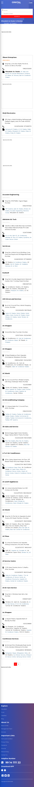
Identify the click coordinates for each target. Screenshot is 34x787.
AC (17, 338)
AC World (6, 373)
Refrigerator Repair (10, 653)
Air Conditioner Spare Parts (13, 467)
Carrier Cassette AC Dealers (13, 389)
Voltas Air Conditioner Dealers (13, 575)
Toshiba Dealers (9, 416)
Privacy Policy (5, 742)
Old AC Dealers (14, 264)
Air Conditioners (22, 235)
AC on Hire (8, 235)
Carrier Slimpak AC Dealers (20, 503)
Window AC (25, 552)
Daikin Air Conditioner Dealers (20, 366)
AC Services (15, 75)
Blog (2, 719)
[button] (16, 3)
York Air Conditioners (25, 338)
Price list (3, 748)
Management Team (6, 729)
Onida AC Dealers (15, 133)
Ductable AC (22, 550)
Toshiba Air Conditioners (24, 414)
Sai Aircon (6, 246)
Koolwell (6, 273)
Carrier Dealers (21, 313)
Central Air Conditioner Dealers (19, 581)
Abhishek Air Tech (9, 219)
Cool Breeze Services (11, 639)
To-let (2, 712)
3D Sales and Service (10, 427)
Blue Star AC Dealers (22, 441)
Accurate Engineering (11, 195)
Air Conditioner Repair (11, 340)
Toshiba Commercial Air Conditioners (20, 418)
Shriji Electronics (9, 113)
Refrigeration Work (22, 653)
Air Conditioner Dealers (19, 262)
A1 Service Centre (9, 561)
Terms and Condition (7, 739)
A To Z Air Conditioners (11, 453)
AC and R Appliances (10, 482)
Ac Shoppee (7, 612)
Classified (3, 715)
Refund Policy (5, 751)
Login (30, 2)
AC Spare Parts (14, 469)
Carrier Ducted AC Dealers (17, 315)
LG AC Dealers (22, 129)
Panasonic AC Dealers (17, 290)
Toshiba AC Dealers (10, 414)
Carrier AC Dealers (10, 313)
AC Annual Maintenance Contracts (20, 73)
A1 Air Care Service (10, 588)
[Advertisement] (17, 44)
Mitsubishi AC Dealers (18, 131)
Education (4, 709)
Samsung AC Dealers (11, 129)
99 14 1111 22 (12, 762)
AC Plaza (6, 536)
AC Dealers (13, 23)
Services (3, 732)
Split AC (14, 235)
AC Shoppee (7, 326)
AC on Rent (14, 266)
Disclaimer (4, 745)
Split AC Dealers (18, 209)
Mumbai (6, 23)
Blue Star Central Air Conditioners (19, 529)
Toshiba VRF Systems (11, 420)
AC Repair (8, 75)
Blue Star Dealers (10, 441)
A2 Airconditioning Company (13, 400)
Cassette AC (14, 550)
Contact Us (4, 755)
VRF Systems (9, 209)
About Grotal (4, 725)
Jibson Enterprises (10, 57)
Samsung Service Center (24, 657)
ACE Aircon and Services (12, 299)
